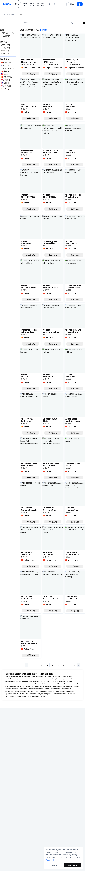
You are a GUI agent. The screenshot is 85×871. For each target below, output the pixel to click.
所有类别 (18, 3)
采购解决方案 (24, 4)
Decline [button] (54, 865)
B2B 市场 (2, 14)
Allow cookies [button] (73, 865)
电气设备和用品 (11, 14)
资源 (38, 4)
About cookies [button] (51, 860)
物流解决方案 (32, 4)
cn (73, 4)
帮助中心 (42, 4)
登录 (79, 4)
